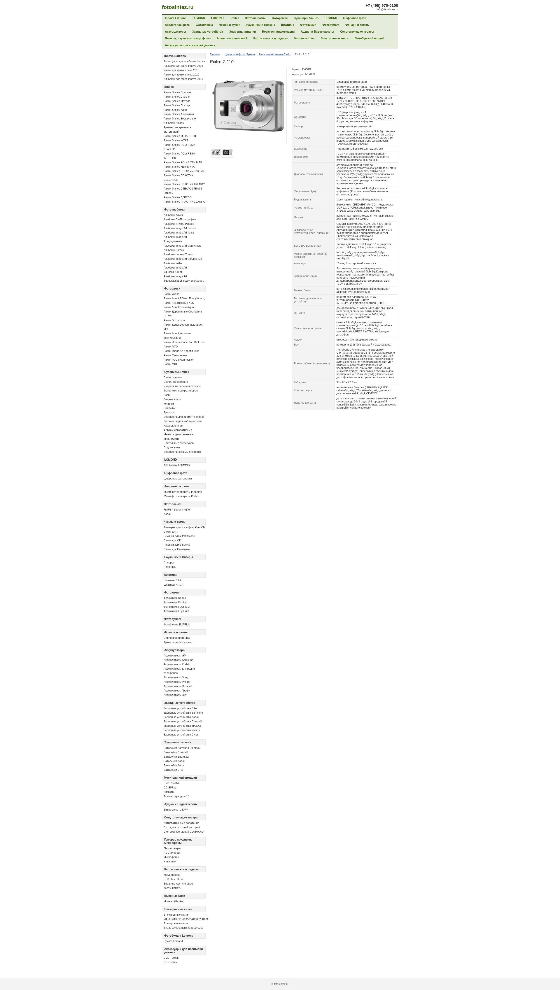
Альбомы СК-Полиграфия (180, 219)
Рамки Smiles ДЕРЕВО (177, 197)
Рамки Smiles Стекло (177, 96)
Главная (215, 54)
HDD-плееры (172, 852)
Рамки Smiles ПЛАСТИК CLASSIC (184, 201)
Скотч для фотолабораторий (182, 827)
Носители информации (278, 31)
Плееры (169, 562)
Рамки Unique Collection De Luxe (184, 342)
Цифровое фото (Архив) (240, 54)
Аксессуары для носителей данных (190, 45)
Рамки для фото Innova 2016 (181, 70)
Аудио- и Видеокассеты (317, 31)
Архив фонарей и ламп (178, 642)
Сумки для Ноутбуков (177, 549)
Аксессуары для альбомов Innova (184, 61)
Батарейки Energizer (176, 756)
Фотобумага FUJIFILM (177, 624)
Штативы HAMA (173, 584)
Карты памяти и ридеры (270, 38)
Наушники (170, 567)
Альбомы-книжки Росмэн (179, 223)
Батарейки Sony (174, 765)
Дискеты (169, 791)
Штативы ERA (172, 580)
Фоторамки (280, 18)
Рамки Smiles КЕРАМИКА (179, 166)
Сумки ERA (170, 531)
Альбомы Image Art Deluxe (180, 228)
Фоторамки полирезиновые (181, 390)
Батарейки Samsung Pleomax (182, 748)
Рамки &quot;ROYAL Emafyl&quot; (184, 298)
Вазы (167, 395)
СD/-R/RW (170, 787)
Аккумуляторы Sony (176, 677)
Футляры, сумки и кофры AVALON (184, 527)
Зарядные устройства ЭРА (180, 708)
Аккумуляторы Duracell (178, 686)
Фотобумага (330, 24)
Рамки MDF (171, 364)
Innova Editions (175, 18)
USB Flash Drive (173, 879)
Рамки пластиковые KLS (179, 302)
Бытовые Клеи (304, 38)
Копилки (169, 403)
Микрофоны (171, 857)
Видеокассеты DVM (176, 809)
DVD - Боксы (171, 957)
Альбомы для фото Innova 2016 (183, 65)
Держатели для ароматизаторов (184, 416)
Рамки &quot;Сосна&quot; (179, 307)
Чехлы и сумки (229, 24)
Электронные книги (334, 38)
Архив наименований (232, 38)
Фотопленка (204, 24)
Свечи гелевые (173, 377)
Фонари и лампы (357, 24)
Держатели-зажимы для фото (182, 451)
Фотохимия (308, 24)
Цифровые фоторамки (178, 478)
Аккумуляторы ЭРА (175, 695)
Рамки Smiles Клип (175, 109)
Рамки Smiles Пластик (177, 92)
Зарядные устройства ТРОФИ (182, 725)
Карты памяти (172, 888)
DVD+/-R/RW (171, 783)
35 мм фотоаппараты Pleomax (183, 491)
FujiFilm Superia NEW (177, 509)
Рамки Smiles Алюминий (179, 114)
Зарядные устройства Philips (182, 730)
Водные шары (172, 399)
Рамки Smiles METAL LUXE (180, 136)
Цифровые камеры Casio (274, 54)
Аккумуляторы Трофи (177, 690)
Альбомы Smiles (174, 123)
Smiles (234, 18)
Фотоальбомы (255, 18)
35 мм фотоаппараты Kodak (181, 496)
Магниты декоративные (178, 434)
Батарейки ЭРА (173, 769)
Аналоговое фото (177, 24)
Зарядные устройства (207, 31)
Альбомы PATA (173, 263)
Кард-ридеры (172, 874)
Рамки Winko (171, 294)
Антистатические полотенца (181, 823)
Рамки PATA (171, 346)
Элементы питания (242, 31)
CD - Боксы (170, 962)
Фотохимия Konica (175, 602)
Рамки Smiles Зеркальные (180, 118)
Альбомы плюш (173, 215)
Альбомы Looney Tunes (178, 254)
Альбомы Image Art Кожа (179, 232)
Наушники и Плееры (260, 24)
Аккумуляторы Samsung (178, 660)
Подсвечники (172, 447)
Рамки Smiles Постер (177, 105)
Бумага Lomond (173, 941)
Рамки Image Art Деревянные (182, 351)
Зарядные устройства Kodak (181, 717)
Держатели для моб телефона (183, 421)
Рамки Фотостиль (174, 320)
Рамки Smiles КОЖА (176, 140)
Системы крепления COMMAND (184, 831)
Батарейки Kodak (174, 761)
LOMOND (198, 18)
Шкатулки (169, 408)
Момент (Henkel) (174, 901)
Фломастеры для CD (176, 796)
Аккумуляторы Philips (177, 681)
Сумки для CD (172, 540)
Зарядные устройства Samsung (183, 712)
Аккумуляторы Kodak (177, 664)
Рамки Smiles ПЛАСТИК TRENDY (184, 184)
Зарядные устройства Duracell (183, 721)
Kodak (167, 514)
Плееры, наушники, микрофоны (188, 38)
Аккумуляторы (175, 31)
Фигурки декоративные (178, 430)
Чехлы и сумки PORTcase (179, 536)
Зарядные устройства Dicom (181, 734)
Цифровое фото (354, 18)
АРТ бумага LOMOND (177, 465)
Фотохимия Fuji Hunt (176, 611)
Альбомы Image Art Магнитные (182, 245)
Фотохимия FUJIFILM (177, 606)
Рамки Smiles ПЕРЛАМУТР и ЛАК (184, 171)
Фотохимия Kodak (175, 598)
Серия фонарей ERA (177, 637)
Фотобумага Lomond (369, 38)
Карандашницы (173, 425)
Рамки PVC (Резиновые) (179, 359)
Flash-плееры (172, 848)
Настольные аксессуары (179, 443)
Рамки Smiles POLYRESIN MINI (183, 162)
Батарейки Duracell (176, 752)
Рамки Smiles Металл (177, 101)
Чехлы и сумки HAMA (177, 544)
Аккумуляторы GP (175, 655)
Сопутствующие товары (357, 31)
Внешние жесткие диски (179, 883)
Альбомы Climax (174, 250)
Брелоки (169, 412)
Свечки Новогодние (176, 381)
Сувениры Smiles (306, 18)
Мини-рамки (171, 438)
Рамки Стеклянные (175, 355)
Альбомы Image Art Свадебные (183, 258)
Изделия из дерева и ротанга (182, 386)
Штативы (287, 24)
